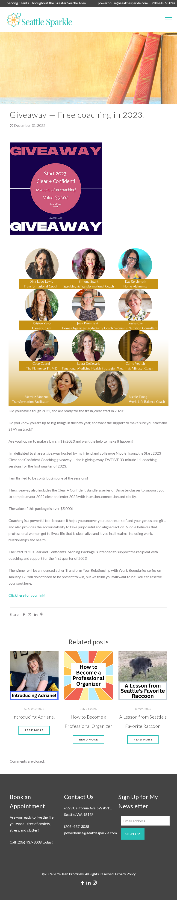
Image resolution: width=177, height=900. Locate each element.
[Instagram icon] (94, 882)
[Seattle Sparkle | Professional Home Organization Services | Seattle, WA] (37, 19)
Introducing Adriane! (34, 716)
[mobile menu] (168, 19)
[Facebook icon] (82, 882)
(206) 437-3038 (163, 3)
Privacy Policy (125, 874)
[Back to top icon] (155, 890)
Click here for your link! (27, 595)
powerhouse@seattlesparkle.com (123, 3)
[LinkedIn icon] (88, 882)
